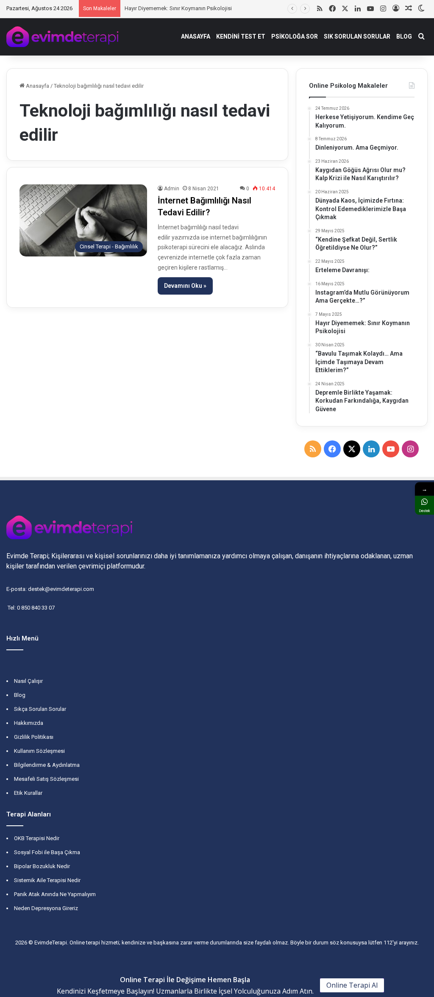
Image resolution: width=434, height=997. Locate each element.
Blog (19, 695)
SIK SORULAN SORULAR (357, 36)
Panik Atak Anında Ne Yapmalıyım (55, 894)
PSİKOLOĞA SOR (294, 36)
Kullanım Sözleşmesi (39, 751)
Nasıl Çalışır (28, 681)
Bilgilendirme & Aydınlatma (47, 765)
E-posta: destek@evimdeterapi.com (50, 589)
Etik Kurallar (28, 793)
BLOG (404, 36)
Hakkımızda (28, 723)
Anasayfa (37, 86)
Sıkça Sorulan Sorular (40, 709)
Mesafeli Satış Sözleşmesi (46, 779)
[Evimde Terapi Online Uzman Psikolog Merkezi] (63, 36)
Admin (171, 189)
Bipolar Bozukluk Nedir (42, 866)
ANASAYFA (195, 36)
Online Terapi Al (352, 985)
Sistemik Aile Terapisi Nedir (47, 880)
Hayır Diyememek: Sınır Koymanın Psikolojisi (176, 8)
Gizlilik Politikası (33, 737)
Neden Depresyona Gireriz (46, 908)
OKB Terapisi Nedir (36, 838)
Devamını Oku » (185, 285)
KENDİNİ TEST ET (240, 36)
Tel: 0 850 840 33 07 (30, 607)
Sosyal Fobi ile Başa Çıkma (47, 852)
